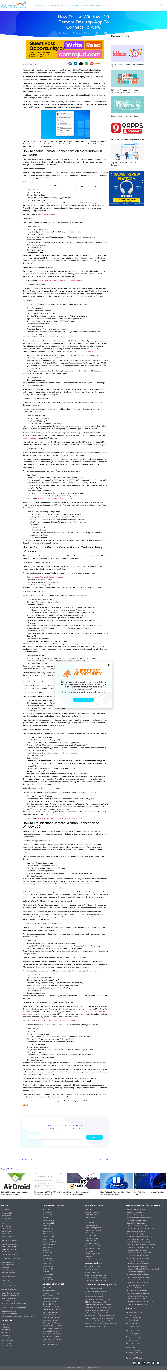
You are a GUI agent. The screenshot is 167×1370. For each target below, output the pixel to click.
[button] (110, 665)
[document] (83, 685)
